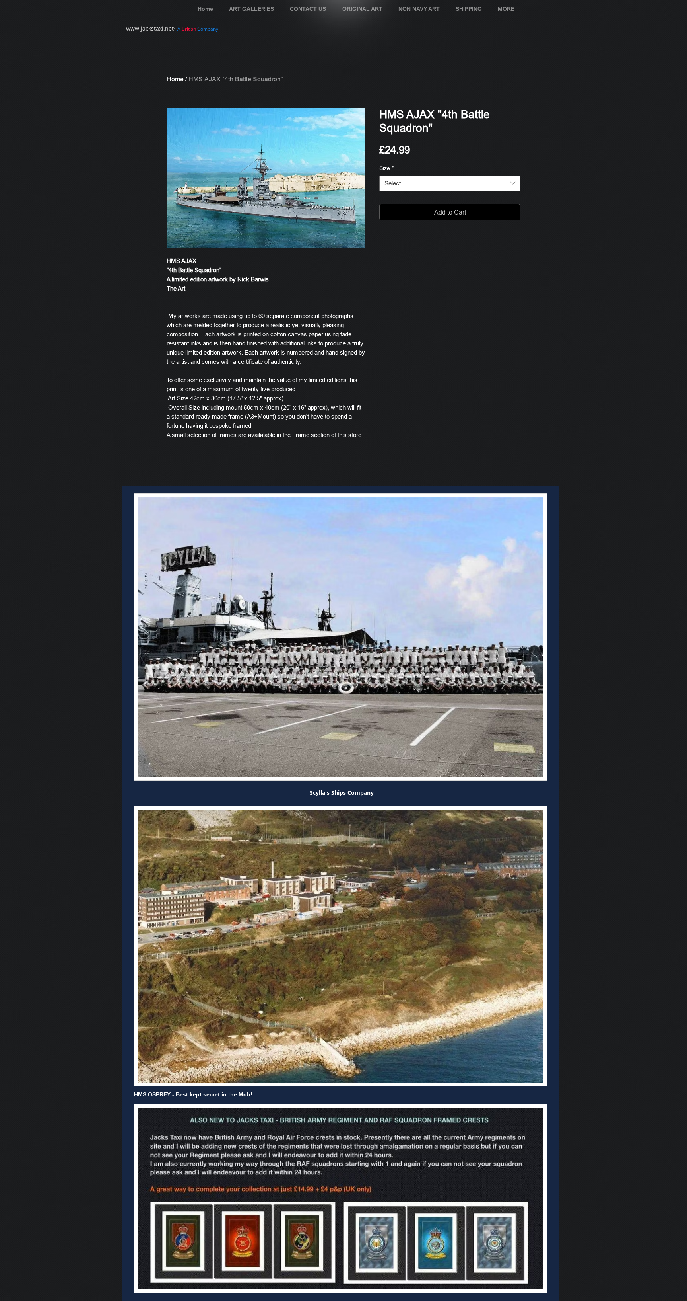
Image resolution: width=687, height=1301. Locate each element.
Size (386, 168)
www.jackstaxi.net (150, 28)
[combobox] (449, 183)
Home (175, 79)
